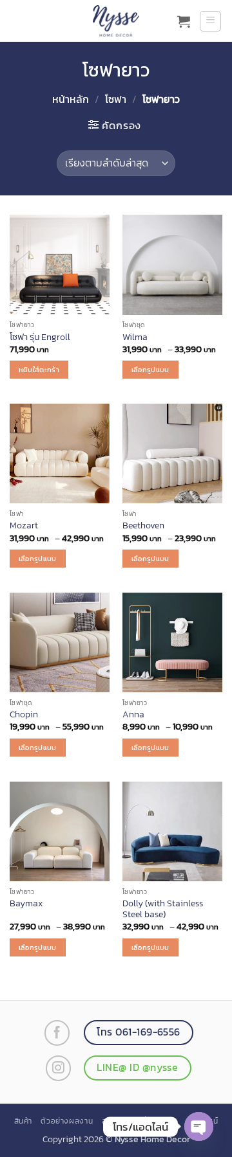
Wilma (135, 337)
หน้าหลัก (70, 99)
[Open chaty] (198, 1126)
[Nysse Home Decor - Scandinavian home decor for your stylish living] (116, 21)
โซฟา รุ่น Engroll (40, 337)
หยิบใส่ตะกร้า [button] (39, 369)
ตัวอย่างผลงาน (67, 1121)
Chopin (24, 715)
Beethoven (143, 526)
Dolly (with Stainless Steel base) (162, 909)
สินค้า (23, 1121)
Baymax (26, 904)
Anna (133, 715)
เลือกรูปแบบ (150, 369)
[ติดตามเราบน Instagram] (58, 1068)
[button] (183, 21)
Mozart (24, 526)
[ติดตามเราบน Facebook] (57, 1032)
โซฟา (115, 99)
